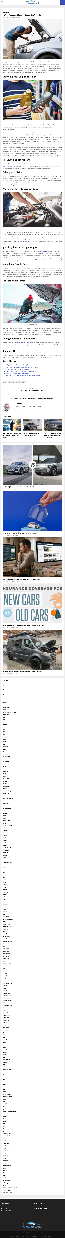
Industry (5, 899)
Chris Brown (6, 778)
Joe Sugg (5, 929)
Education (5, 830)
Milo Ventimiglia (7, 1005)
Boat (4, 734)
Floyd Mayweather (8, 862)
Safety (4, 1079)
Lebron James (7, 963)
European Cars (7, 847)
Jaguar (5, 911)
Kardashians (6, 936)
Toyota (4, 1153)
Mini (4, 1008)
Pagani (4, 1042)
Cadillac (5, 749)
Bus (4, 744)
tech (4, 1126)
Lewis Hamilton (7, 966)
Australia (5, 719)
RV (3, 1074)
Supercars (5, 1116)
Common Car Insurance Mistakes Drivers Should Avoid (19, 533)
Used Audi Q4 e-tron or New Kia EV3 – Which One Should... (20, 487)
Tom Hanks (6, 1151)
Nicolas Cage (6, 1030)
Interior (5, 907)
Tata (4, 1123)
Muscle (5, 1022)
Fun (4, 867)
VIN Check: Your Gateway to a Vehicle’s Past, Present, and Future (12, 435)
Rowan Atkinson (7, 1069)
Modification (6, 1015)
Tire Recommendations (9, 1141)
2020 (4, 690)
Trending (5, 1160)
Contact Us (49, 1236)
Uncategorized (7, 1165)
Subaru (5, 1114)
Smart (4, 1106)
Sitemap (44, 1236)
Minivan (5, 1010)
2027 (4, 697)
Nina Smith (6, 489)
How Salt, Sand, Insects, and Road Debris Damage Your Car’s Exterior (52, 435)
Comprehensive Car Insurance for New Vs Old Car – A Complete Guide (24, 625)
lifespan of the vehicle (23, 342)
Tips (4, 1138)
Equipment (5, 845)
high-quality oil (52, 125)
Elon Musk (5, 835)
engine (4, 382)
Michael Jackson (7, 998)
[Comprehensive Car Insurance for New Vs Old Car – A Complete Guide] (32, 603)
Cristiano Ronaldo (8, 798)
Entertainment (6, 842)
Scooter (5, 1086)
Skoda (4, 1101)
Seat (4, 1089)
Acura (4, 704)
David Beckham (7, 808)
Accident (5, 702)
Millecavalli (6, 1003)
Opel (4, 1037)
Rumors (5, 1072)
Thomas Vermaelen (8, 1133)
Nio (3, 1032)
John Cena (5, 931)
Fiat (4, 860)
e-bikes (5, 828)
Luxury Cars (6, 981)
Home (4, 882)
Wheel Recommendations (10, 1187)
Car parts (5, 759)
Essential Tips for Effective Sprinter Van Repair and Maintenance (22, 672)
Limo (4, 971)
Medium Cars (6, 993)
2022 (4, 695)
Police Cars (6, 1049)
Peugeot (5, 1047)
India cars (5, 897)
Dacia (4, 805)
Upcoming (5, 1168)
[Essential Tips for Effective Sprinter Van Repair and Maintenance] (32, 650)
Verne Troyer (6, 1180)
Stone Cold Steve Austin (9, 1111)
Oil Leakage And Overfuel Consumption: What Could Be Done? (32, 398)
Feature (5, 855)
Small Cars (6, 1104)
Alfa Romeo (6, 707)
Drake (4, 823)
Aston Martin (6, 714)
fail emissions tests (44, 251)
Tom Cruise (6, 1148)
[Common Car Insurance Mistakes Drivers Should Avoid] (32, 511)
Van (4, 1175)
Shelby (4, 1099)
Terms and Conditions (7, 1211)
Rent (4, 1064)
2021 (4, 692)
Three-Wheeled (7, 1136)
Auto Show (5, 722)
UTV (4, 1173)
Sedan (4, 1091)
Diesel (4, 815)
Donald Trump (6, 820)
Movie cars (6, 1020)
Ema (5, 673)
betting (4, 727)
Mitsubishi (5, 1013)
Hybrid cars (6, 892)
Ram (4, 1057)
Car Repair (5, 768)
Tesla (4, 1131)
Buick (4, 741)
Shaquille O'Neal (7, 1096)
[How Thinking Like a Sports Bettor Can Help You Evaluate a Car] (32, 557)
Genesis (5, 875)
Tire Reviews (6, 1143)
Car (3, 751)
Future (4, 870)
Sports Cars (6, 1109)
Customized (6, 803)
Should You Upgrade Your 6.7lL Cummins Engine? (31, 435)
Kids (4, 946)
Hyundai (5, 894)
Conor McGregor (7, 791)
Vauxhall (5, 1178)
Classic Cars (6, 786)
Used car (5, 1170)
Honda (4, 884)
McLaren (5, 990)
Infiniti (4, 902)
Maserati (5, 985)
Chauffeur (5, 773)
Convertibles (6, 793)
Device (4, 810)
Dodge (4, 818)
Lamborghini (6, 953)
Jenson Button (7, 926)
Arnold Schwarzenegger (9, 712)
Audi (4, 717)
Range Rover (6, 1059)
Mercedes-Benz (7, 995)
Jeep (4, 921)
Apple (4, 709)
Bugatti (4, 739)
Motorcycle (6, 1017)
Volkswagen (6, 1183)
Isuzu (4, 909)
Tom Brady (6, 1146)
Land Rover (6, 956)
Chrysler (5, 781)
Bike (4, 729)
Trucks (4, 1163)
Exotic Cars (6, 850)
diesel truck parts (25, 241)
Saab (4, 1077)
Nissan (4, 1035)
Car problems (5, 12)
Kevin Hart (5, 939)
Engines (5, 840)
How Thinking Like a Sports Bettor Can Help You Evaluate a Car (22, 579)
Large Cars (6, 958)
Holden (5, 879)
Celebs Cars (6, 771)
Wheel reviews (6, 1190)
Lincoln (5, 973)
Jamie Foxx (6, 916)
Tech (4, 1128)
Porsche (5, 1054)
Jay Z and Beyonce (8, 919)
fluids (23, 382)
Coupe (4, 796)
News (4, 1025)
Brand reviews (6, 736)
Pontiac (5, 1052)
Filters (18, 382)
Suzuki (4, 1121)
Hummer (5, 889)
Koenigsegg (6, 951)
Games (5, 872)
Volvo (4, 1185)
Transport (5, 1155)
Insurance (5, 904)
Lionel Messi (6, 976)
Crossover (5, 801)
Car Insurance (6, 756)
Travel (4, 1158)
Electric (5, 833)
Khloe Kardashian (7, 941)
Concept (5, 788)
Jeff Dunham (6, 924)
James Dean (6, 914)
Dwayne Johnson (7, 825)
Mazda (4, 988)
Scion (4, 1084)
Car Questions (6, 764)
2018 (4, 685)
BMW (4, 732)
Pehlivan (5, 1044)
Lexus (4, 968)
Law (4, 961)
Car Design (6, 754)
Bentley (5, 724)
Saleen (4, 1081)
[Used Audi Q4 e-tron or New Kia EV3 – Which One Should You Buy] (32, 465)
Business (5, 746)
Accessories (6, 700)
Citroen (5, 783)
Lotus (4, 978)
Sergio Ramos (7, 1094)
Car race (5, 766)
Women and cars (7, 1192)
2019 (4, 687)
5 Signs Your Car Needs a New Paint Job (32, 390)
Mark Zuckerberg (7, 983)
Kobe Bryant (6, 948)
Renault (5, 1062)
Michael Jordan (7, 1000)
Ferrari (4, 857)
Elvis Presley (6, 838)
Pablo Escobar (7, 1040)
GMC (4, 877)
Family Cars (6, 852)
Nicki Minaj (6, 1027)
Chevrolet (5, 776)
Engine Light (11, 382)
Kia (3, 944)
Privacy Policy (4, 1208)
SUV (4, 1118)
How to (4, 887)
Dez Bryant (5, 813)
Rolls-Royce (6, 1067)
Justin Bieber (6, 934)
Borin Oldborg (7, 17)
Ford (4, 865)
